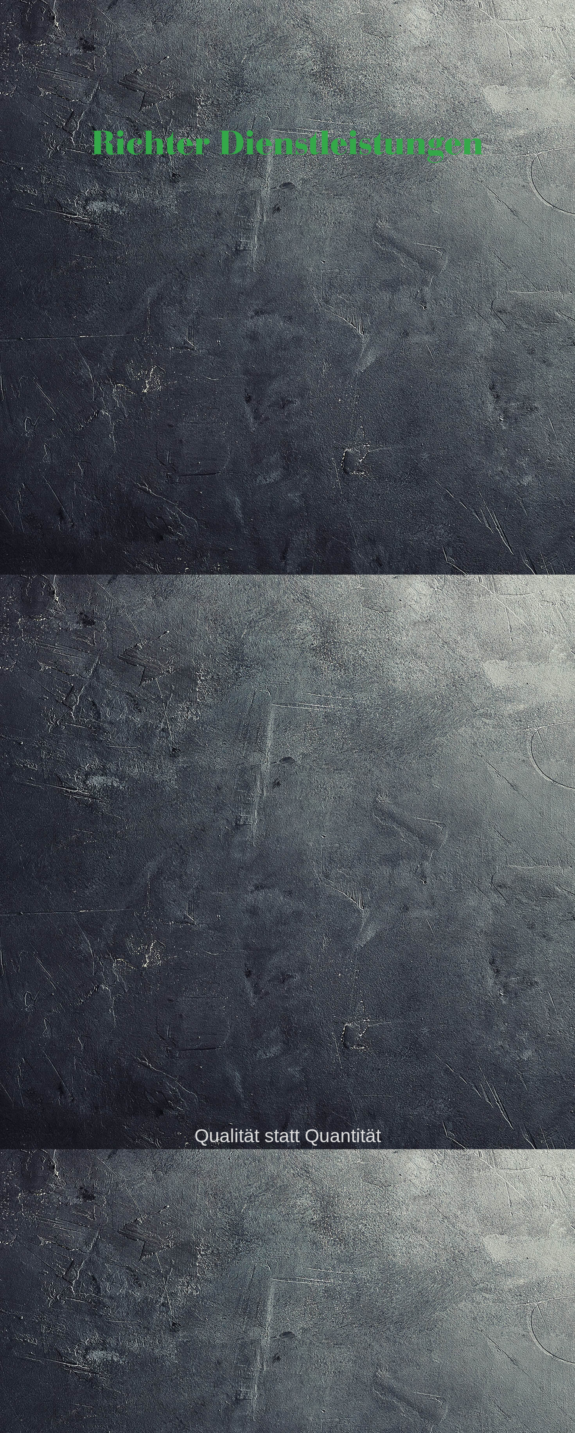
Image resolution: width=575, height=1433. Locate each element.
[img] (287, 716)
